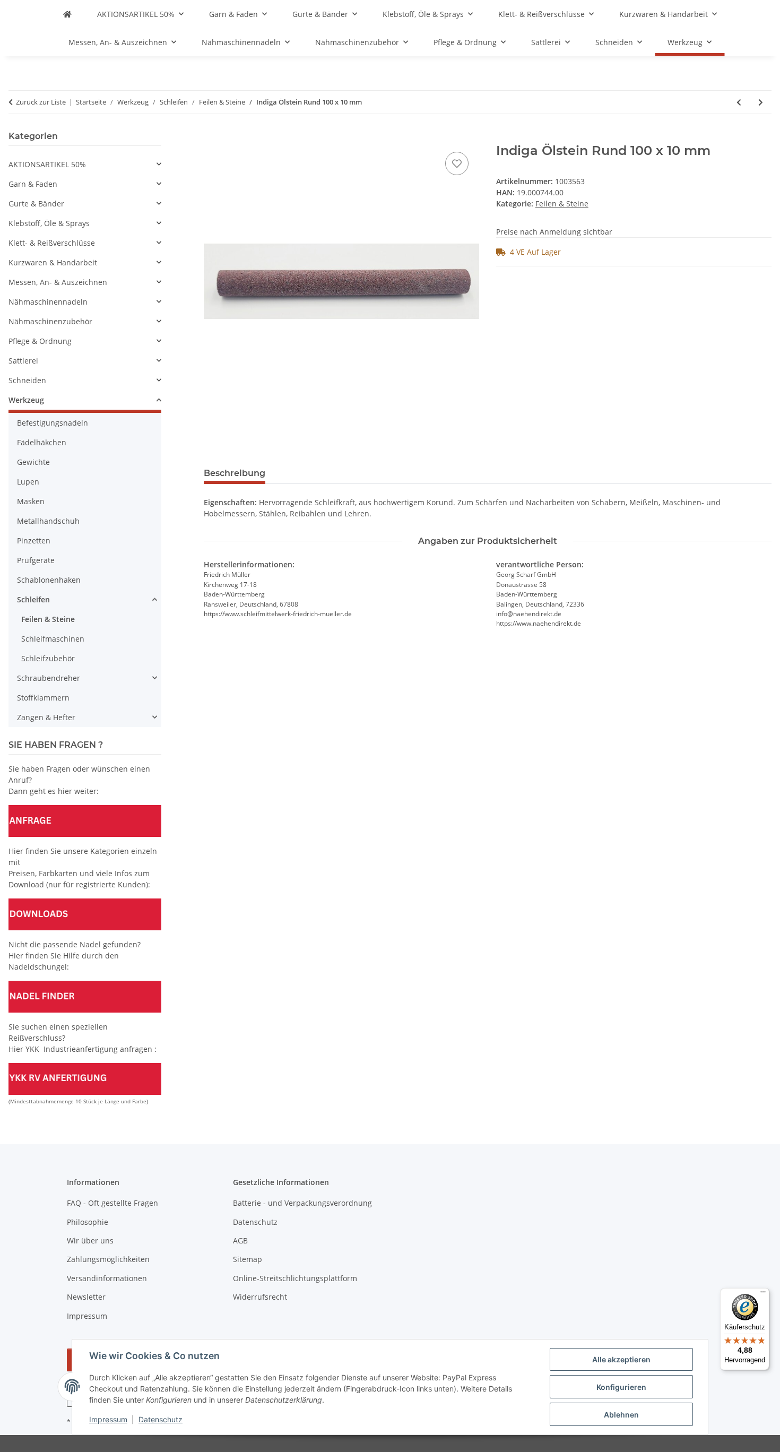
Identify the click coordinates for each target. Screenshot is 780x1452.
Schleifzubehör (48, 658)
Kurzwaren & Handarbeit (52, 262)
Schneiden (27, 380)
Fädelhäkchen (41, 442)
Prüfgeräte (36, 560)
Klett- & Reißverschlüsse (51, 243)
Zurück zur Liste (41, 102)
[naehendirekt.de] (67, 14)
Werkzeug (26, 400)
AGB (240, 1240)
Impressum (108, 1419)
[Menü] (763, 1294)
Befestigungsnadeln (52, 423)
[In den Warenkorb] (212, 137)
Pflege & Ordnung (40, 341)
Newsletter (86, 1297)
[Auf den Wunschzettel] (457, 163)
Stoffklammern (43, 698)
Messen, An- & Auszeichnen (57, 282)
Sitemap (247, 1259)
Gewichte (33, 462)
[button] (84, 164)
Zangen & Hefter (46, 717)
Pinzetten (33, 540)
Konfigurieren (621, 1387)
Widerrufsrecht (260, 1297)
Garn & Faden (32, 184)
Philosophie (87, 1222)
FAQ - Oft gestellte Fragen (112, 1203)
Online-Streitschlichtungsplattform (295, 1278)
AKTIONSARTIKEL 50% (47, 164)
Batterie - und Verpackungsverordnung (302, 1203)
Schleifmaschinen (52, 639)
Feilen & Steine (561, 203)
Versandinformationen (107, 1278)
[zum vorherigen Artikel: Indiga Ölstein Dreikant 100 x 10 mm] (739, 102)
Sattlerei (23, 361)
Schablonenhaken (49, 580)
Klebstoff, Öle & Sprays (49, 223)
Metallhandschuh (48, 521)
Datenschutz (160, 1419)
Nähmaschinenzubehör (50, 321)
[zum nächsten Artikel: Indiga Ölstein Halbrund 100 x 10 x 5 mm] (761, 102)
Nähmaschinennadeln (48, 302)
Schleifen (33, 599)
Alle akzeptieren (621, 1359)
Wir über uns (90, 1240)
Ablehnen (621, 1414)
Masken (31, 501)
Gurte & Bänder (36, 203)
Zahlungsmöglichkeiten (108, 1259)
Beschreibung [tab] (234, 473)
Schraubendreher (48, 678)
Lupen (28, 482)
